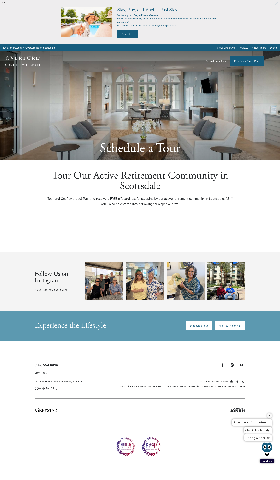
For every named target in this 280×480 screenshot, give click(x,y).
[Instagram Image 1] (104, 280)
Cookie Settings (139, 385)
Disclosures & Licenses (176, 385)
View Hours (41, 372)
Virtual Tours (259, 47)
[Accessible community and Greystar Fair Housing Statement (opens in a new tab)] (243, 380)
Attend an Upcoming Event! (151, 30)
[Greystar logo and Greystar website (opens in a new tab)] (46, 408)
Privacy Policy (124, 385)
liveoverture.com (12, 47)
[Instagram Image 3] (186, 280)
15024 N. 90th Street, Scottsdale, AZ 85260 (59, 380)
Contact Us (182, 30)
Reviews (243, 47)
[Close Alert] (276, 3)
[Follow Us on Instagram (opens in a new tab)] (232, 364)
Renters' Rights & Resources (200, 385)
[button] (2, 2)
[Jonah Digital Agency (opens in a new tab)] (237, 408)
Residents (152, 385)
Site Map (241, 385)
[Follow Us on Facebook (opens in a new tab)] (222, 364)
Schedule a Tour (216, 60)
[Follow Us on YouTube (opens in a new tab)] (241, 364)
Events (273, 47)
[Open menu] (271, 60)
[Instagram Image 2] (145, 280)
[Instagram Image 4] (226, 280)
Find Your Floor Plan (230, 325)
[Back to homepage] (23, 60)
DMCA (161, 385)
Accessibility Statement (225, 385)
